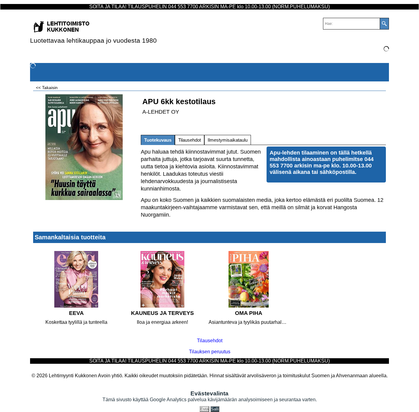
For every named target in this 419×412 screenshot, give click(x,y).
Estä (204, 409)
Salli (215, 409)
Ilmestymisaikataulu (228, 140)
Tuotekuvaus (157, 140)
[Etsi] (384, 23)
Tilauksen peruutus (209, 351)
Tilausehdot (189, 140)
